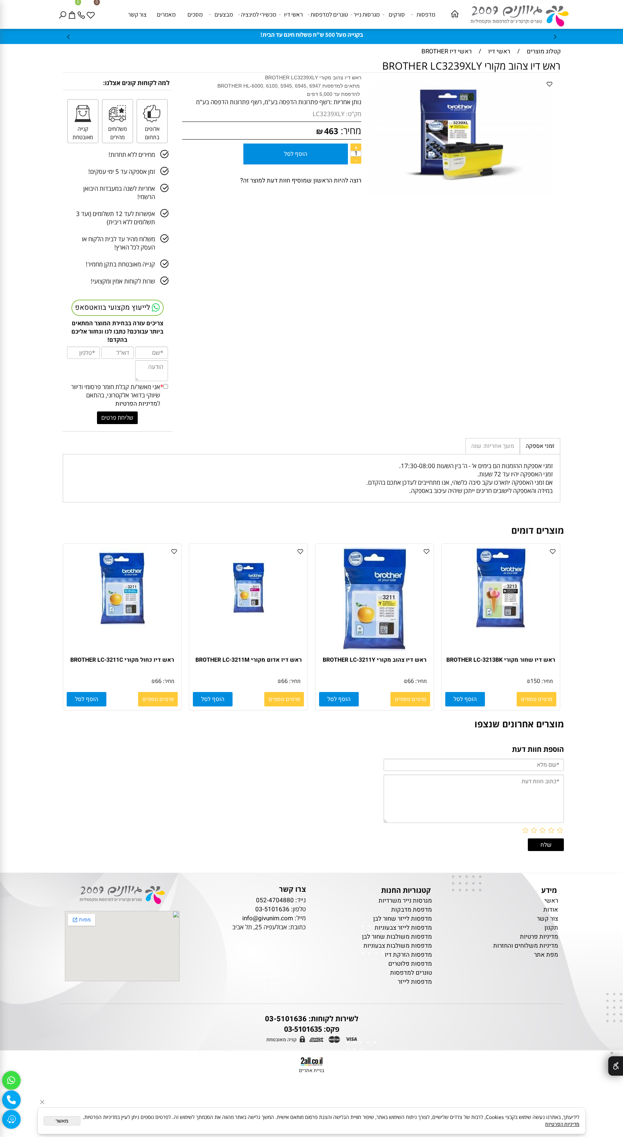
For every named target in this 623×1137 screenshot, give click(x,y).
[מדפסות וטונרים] (516, 14)
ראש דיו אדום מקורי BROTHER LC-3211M (248, 660)
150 (535, 681)
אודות (550, 909)
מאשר (62, 1121)
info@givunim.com (267, 918)
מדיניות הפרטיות (136, 403)
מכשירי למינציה (258, 14)
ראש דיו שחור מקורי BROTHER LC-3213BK (500, 660)
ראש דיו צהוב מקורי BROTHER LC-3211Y (375, 660)
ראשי (550, 900)
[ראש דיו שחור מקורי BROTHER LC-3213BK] (501, 626)
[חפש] (64, 14)
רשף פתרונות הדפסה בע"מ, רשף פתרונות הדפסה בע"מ (263, 102)
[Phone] (82, 14)
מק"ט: (353, 114)
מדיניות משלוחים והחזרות (525, 945)
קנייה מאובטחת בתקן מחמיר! (120, 264)
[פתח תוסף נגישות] (615, 1066)
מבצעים (224, 14)
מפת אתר (546, 954)
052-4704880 (275, 900)
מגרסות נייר (366, 14)
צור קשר (137, 14)
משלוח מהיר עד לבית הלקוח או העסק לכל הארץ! (118, 243)
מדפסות (425, 14)
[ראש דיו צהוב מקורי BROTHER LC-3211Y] (374, 648)
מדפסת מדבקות (411, 909)
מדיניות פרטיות (539, 936)
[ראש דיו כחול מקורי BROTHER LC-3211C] (122, 626)
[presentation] (69, 37)
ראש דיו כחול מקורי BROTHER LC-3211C (122, 660)
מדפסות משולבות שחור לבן (397, 936)
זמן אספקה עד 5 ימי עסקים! (121, 171)
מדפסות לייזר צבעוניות (403, 927)
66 (410, 681)
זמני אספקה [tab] (540, 446)
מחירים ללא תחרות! (132, 154)
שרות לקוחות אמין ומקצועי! (123, 281)
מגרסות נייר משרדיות (405, 900)
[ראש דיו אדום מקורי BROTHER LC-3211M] (248, 626)
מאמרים (166, 14)
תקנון (551, 927)
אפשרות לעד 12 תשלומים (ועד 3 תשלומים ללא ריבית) (115, 218)
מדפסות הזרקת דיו (408, 954)
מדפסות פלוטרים (410, 963)
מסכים (195, 14)
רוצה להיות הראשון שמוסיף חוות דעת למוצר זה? (300, 180)
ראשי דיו (293, 14)
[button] (465, 699)
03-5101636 (272, 909)
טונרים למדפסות (329, 14)
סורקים (397, 14)
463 (331, 131)
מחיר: (349, 130)
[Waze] (11, 1119)
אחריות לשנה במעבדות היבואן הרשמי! (119, 192)
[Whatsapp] (11, 1080)
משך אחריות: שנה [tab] (492, 446)
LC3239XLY (329, 114)
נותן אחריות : (345, 102)
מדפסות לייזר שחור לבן (402, 918)
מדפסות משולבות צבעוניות (397, 945)
